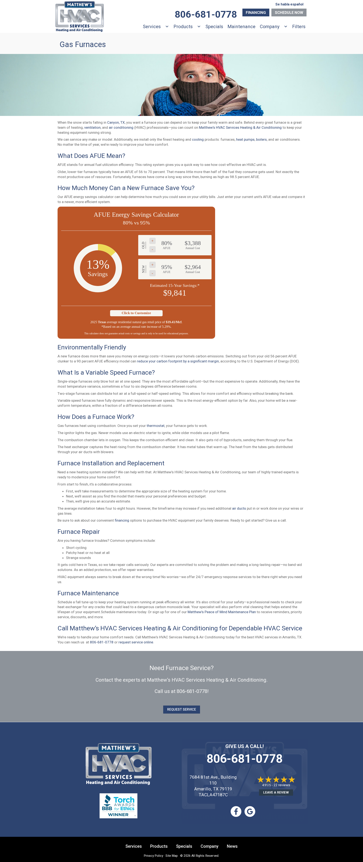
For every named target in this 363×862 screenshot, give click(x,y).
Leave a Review (276, 792)
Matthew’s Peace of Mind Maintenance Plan (222, 612)
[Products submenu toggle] (199, 26)
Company (269, 26)
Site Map (172, 856)
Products (183, 26)
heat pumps (245, 139)
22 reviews (282, 785)
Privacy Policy (153, 856)
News (232, 846)
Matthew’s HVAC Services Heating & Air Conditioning (240, 127)
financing (122, 520)
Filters (298, 26)
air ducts (239, 508)
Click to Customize (136, 313)
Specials (214, 26)
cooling (198, 139)
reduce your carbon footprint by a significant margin (178, 361)
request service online (135, 642)
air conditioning (121, 127)
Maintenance (241, 26)
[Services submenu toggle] (167, 26)
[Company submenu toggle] (285, 26)
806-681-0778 (101, 642)
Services (152, 26)
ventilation (92, 127)
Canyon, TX (116, 122)
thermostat (155, 426)
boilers (261, 139)
